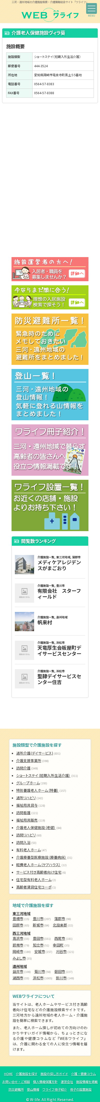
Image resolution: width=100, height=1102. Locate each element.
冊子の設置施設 (81, 1089)
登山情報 (33, 1089)
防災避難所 (16, 1089)
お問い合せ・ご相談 (16, 1081)
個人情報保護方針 (45, 1081)
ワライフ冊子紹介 (54, 1089)
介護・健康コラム (83, 1073)
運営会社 (67, 1081)
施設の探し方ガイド (54, 1073)
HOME (8, 1073)
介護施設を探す (26, 1073)
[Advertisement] (50, 145)
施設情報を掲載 (87, 1081)
